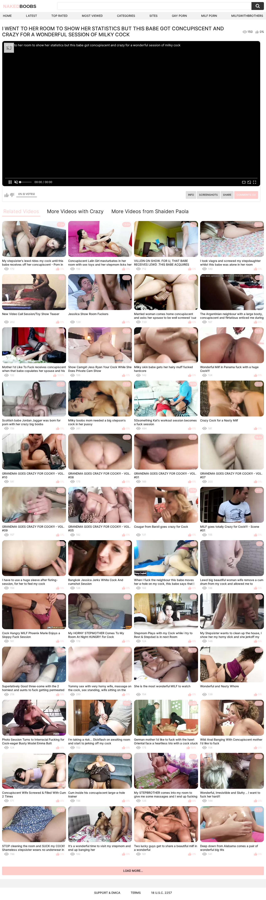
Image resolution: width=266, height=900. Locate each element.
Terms (136, 892)
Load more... (133, 870)
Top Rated (59, 15)
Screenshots (208, 194)
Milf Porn (209, 15)
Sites (153, 15)
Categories (126, 15)
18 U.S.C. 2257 (161, 892)
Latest (31, 15)
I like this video (6, 195)
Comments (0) (246, 194)
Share (227, 194)
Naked (19, 6)
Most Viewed (92, 15)
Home (7, 15)
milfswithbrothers (247, 15)
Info (191, 194)
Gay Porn (179, 15)
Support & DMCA (107, 892)
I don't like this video (12, 195)
